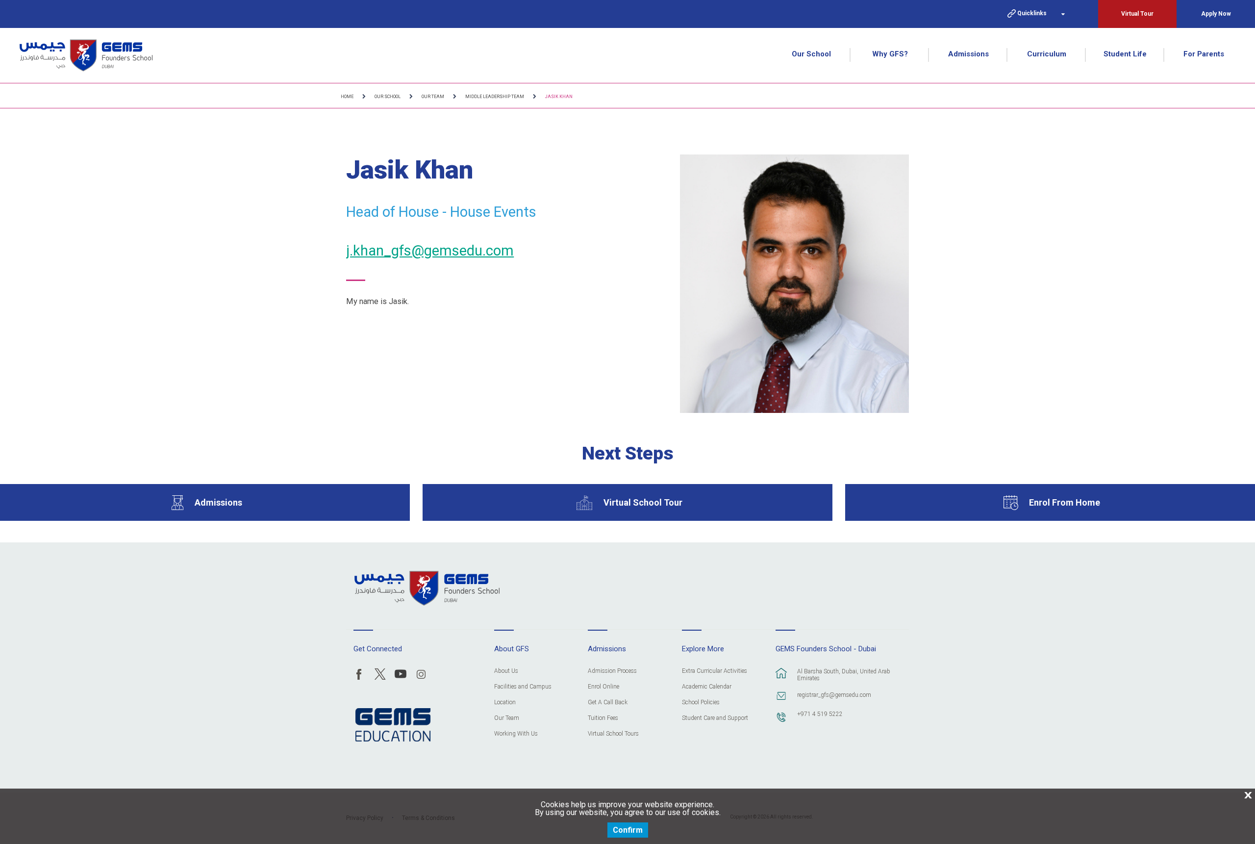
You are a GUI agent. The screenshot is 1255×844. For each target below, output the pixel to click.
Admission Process (612, 671)
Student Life (1125, 54)
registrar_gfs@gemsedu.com (834, 694)
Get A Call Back (608, 702)
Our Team (433, 96)
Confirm (628, 830)
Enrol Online (603, 687)
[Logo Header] (86, 55)
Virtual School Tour (642, 502)
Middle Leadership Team (494, 96)
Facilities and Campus (523, 687)
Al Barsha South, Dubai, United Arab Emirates (843, 675)
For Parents (1203, 54)
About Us (506, 671)
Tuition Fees (603, 718)
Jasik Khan (559, 96)
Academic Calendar (706, 687)
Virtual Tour (1137, 13)
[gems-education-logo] (392, 725)
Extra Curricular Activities (714, 671)
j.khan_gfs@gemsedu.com (430, 250)
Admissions (968, 54)
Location (505, 702)
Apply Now (1216, 13)
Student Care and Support (715, 718)
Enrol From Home (1064, 502)
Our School (811, 54)
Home (347, 96)
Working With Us (516, 734)
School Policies (701, 702)
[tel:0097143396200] (781, 722)
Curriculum (1046, 54)
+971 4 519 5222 (820, 714)
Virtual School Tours (613, 734)
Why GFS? (890, 54)
